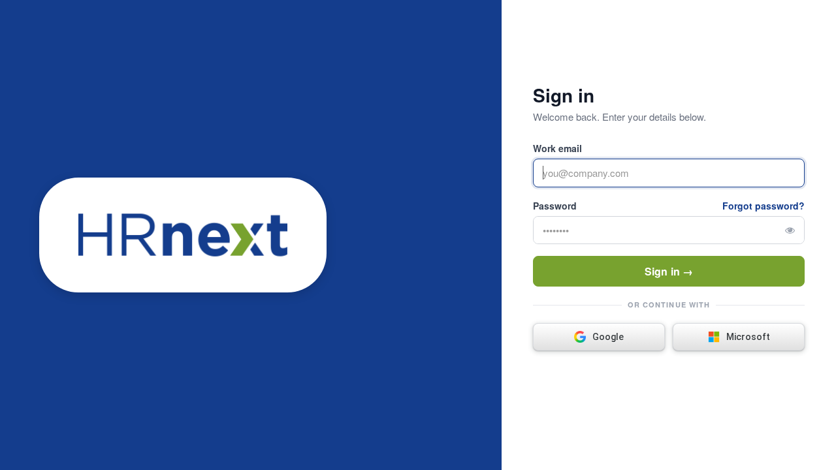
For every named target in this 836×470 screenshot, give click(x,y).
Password (555, 205)
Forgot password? (763, 205)
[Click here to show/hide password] (790, 230)
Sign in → (669, 271)
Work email (557, 148)
